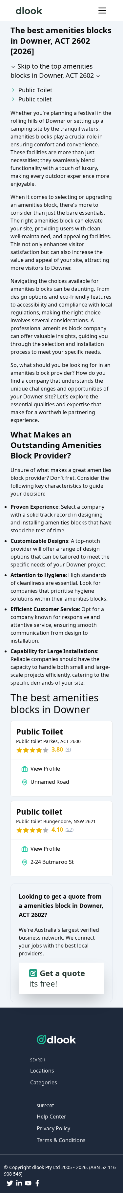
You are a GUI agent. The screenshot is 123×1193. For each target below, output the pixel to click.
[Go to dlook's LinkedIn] (19, 1183)
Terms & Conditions (61, 1140)
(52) (69, 829)
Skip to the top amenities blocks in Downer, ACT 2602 (52, 71)
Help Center (51, 1116)
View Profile (45, 768)
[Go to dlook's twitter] (10, 1183)
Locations (42, 1070)
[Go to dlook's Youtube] (28, 1183)
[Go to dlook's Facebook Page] (37, 1183)
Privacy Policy (53, 1128)
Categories (43, 1082)
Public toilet (35, 99)
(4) (68, 749)
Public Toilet (35, 90)
